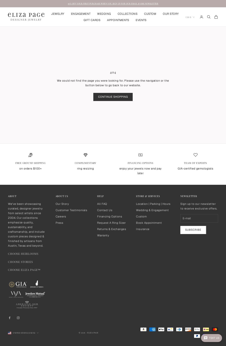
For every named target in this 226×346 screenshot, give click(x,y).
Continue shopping (113, 97)
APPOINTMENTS (118, 20)
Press (59, 223)
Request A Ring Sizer (111, 223)
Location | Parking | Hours (153, 204)
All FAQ (102, 204)
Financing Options (109, 216)
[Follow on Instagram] (18, 317)
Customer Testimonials (71, 210)
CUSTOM (150, 14)
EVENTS (141, 20)
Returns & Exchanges (111, 229)
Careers (61, 216)
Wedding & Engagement (152, 210)
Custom (141, 216)
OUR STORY (171, 14)
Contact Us (104, 210)
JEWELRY (57, 14)
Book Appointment (149, 223)
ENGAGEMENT (80, 14)
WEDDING (104, 14)
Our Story (62, 204)
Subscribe (193, 230)
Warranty (103, 235)
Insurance (143, 229)
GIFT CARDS (92, 20)
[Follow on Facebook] (9, 317)
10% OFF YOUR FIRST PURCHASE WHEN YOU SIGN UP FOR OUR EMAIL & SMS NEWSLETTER (113, 3)
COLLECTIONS (128, 14)
